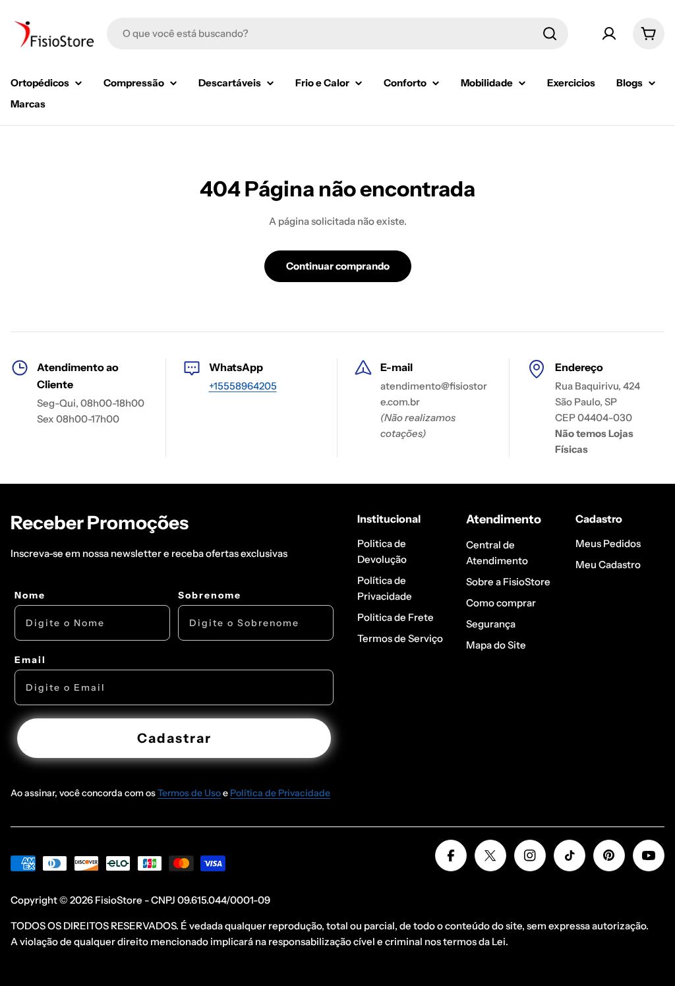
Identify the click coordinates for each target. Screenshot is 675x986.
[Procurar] (550, 34)
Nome (30, 595)
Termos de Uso (189, 793)
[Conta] (609, 34)
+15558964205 (243, 386)
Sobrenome (209, 595)
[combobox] (337, 33)
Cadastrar (174, 738)
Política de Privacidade (280, 793)
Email (30, 660)
